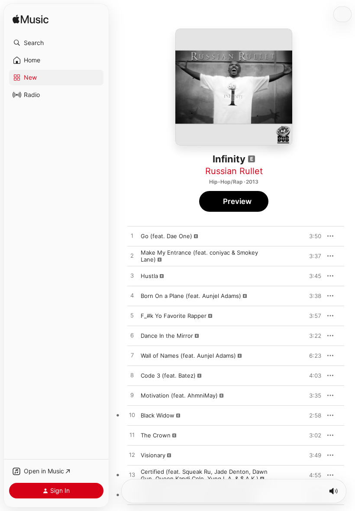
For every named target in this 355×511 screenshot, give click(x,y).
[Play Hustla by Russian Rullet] (132, 276)
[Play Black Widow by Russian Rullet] (132, 415)
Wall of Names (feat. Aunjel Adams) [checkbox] (188, 355)
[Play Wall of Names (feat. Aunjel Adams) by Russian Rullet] (132, 355)
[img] (30, 20)
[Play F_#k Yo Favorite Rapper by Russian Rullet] (132, 316)
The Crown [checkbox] (156, 435)
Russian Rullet (234, 171)
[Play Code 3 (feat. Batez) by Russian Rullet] (132, 375)
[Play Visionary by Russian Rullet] (132, 455)
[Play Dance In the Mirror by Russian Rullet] (132, 336)
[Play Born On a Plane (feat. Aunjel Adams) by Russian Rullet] (132, 296)
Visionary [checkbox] (153, 455)
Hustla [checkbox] (149, 275)
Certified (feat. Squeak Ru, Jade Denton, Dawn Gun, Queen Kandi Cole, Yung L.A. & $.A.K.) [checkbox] (204, 475)
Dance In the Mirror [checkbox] (167, 335)
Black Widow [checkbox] (157, 415)
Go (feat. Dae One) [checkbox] (166, 236)
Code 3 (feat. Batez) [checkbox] (168, 375)
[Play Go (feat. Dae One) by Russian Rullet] (132, 236)
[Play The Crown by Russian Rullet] (132, 435)
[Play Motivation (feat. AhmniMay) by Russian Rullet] (132, 395)
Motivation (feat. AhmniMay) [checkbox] (179, 395)
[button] (56, 43)
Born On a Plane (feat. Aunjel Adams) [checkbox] (191, 295)
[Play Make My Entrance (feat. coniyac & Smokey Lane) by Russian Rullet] (132, 256)
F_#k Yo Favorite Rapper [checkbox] (174, 315)
